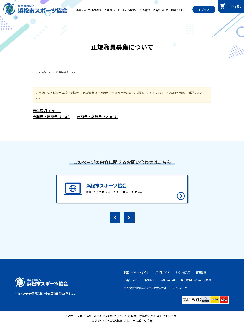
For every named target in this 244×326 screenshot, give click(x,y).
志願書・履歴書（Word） (97, 116)
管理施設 (145, 10)
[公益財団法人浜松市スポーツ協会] (35, 9)
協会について (160, 10)
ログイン (204, 9)
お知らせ (150, 280)
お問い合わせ (178, 10)
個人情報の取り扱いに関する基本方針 (145, 288)
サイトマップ (179, 288)
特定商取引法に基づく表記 (196, 280)
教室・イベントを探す (88, 10)
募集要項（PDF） (47, 110)
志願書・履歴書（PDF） (51, 116)
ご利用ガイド (111, 10)
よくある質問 (129, 10)
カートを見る (234, 6)
